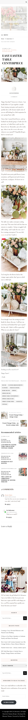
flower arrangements (15, 385)
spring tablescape (8, 398)
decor (4, 385)
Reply (8, 504)
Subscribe (9, 702)
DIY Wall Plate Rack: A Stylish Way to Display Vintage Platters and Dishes (11, 652)
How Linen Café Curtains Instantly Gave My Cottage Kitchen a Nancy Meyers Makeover (13, 643)
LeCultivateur (14, 93)
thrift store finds (8, 401)
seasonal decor (7, 51)
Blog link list (23, 380)
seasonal (14, 50)
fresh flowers (14, 387)
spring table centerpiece (10, 396)
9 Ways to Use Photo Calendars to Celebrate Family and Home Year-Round (13, 637)
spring (14, 390)
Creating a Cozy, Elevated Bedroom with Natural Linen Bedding (12, 631)
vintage (4, 404)
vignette (19, 401)
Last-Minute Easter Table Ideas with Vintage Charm (8, 446)
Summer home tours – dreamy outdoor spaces (13, 647)
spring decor (6, 393)
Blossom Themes (7, 716)
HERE (3, 235)
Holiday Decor (5, 440)
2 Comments (14, 96)
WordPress (22, 716)
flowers (5, 387)
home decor (6, 50)
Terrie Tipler (8, 495)
